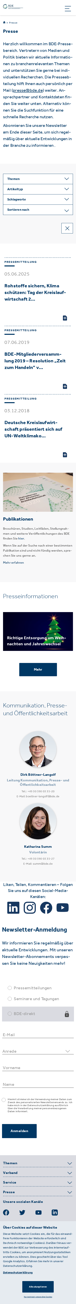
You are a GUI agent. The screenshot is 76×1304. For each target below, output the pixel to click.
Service (9, 1183)
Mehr (38, 669)
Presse (13, 23)
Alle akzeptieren (38, 1286)
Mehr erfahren (13, 562)
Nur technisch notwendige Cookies (38, 1297)
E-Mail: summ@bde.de (38, 863)
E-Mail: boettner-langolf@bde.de (38, 796)
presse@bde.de (28, 90)
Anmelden (19, 1131)
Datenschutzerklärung (18, 1272)
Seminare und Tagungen (36, 998)
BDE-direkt (24, 1013)
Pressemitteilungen (32, 987)
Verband (10, 1173)
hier (21, 538)
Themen (10, 1163)
